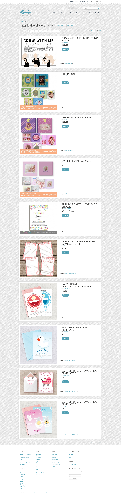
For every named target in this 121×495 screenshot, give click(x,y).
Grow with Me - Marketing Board (79, 39)
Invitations (67, 231)
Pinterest (97, 1)
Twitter (91, 1)
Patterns (22, 481)
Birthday (75, 391)
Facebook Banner (24, 457)
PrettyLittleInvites (67, 208)
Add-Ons (22, 486)
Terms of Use (40, 492)
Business (70, 63)
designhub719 (66, 288)
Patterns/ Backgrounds (42, 472)
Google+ (100, 1)
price (50, 31)
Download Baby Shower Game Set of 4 (78, 242)
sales (45, 31)
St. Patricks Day (56, 462)
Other (69, 273)
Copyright (71, 456)
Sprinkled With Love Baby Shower (79, 205)
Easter (54, 457)
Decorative (23, 474)
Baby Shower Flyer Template (74, 328)
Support (71, 454)
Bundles (54, 454)
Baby (74, 231)
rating (40, 31)
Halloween (55, 461)
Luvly (93, 492)
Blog (46, 492)
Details (65, 49)
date (32, 31)
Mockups (22, 464)
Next (99, 30)
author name (56, 31)
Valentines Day (56, 464)
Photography (23, 484)
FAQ (70, 457)
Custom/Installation (25, 461)
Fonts (21, 476)
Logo (21, 479)
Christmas (55, 456)
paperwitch (65, 76)
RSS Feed (73, 464)
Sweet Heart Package (76, 160)
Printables (70, 107)
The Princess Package (76, 117)
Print (66, 63)
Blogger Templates (25, 454)
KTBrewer (65, 245)
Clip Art (22, 472)
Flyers (37, 461)
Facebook (94, 1)
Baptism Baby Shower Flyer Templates (80, 372)
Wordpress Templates (26, 462)
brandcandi (65, 42)
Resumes (38, 462)
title (36, 31)
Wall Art (38, 459)
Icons (21, 456)
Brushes (22, 471)
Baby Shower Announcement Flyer (76, 285)
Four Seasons (55, 459)
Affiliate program (33, 492)
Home (21, 21)
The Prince (68, 74)
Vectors (22, 483)
